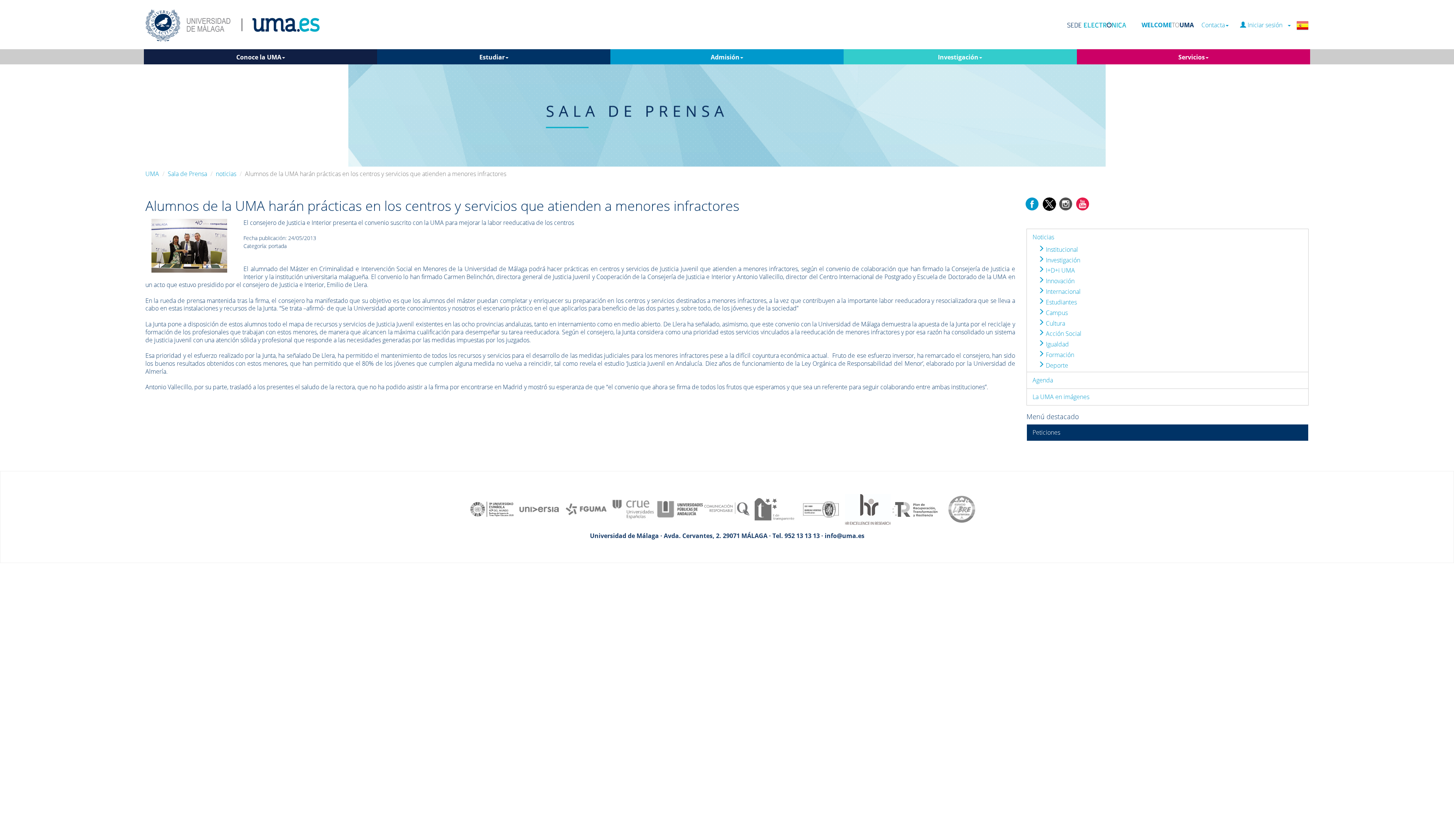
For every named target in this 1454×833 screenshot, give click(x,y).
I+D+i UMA (1059, 270)
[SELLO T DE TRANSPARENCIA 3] (774, 509)
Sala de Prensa (187, 174)
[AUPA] (680, 509)
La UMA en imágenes (1061, 397)
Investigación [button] (958, 57)
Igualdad (1056, 344)
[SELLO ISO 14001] (821, 509)
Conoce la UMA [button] (258, 57)
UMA (152, 174)
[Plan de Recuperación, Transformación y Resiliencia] (915, 509)
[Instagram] (1065, 203)
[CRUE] (633, 509)
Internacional (1062, 291)
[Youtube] (1082, 203)
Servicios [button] (1191, 57)
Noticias (1043, 237)
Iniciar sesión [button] (1266, 25)
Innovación (1059, 281)
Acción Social (1062, 333)
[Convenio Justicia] (189, 245)
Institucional (1061, 249)
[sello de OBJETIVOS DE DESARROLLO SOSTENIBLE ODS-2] (492, 509)
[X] (1049, 203)
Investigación (1062, 260)
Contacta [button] (1213, 25)
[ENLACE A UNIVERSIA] (539, 509)
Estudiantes (1060, 302)
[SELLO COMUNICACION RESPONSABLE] (727, 509)
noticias (226, 174)
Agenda (1043, 380)
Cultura (1054, 323)
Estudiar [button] (492, 57)
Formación (1059, 355)
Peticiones (1046, 432)
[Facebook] (1032, 203)
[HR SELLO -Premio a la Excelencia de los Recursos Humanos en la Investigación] (868, 509)
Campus (1056, 313)
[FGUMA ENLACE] (586, 509)
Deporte (1056, 365)
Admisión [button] (725, 57)
